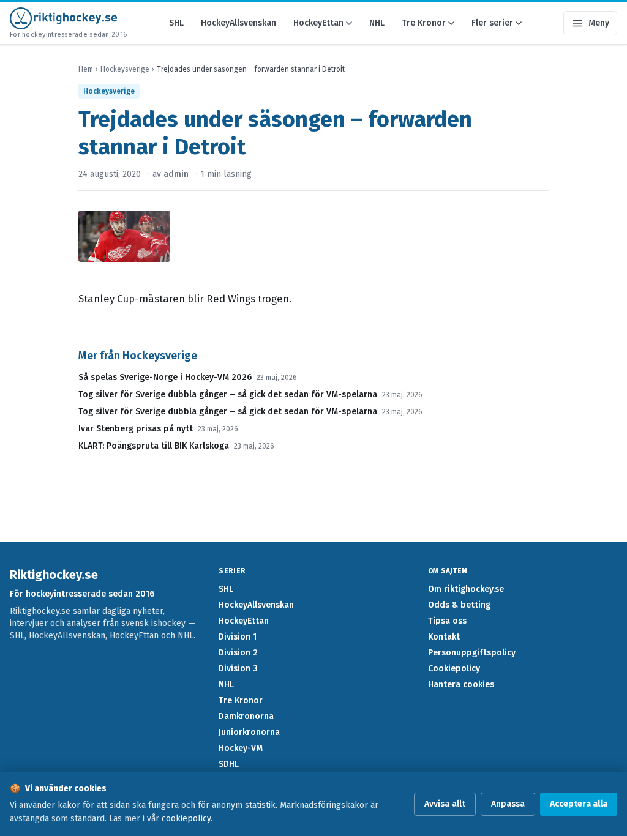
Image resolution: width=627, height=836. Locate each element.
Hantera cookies (461, 684)
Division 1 (238, 637)
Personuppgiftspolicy (472, 653)
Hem (85, 69)
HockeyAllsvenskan (238, 23)
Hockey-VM (241, 748)
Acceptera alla (578, 804)
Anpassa (508, 804)
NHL (377, 23)
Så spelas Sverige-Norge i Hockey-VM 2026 (165, 377)
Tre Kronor (424, 23)
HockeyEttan (318, 23)
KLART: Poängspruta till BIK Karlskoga (153, 446)
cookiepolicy (186, 818)
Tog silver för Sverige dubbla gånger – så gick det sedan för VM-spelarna (227, 394)
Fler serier (492, 23)
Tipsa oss (447, 621)
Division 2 (238, 653)
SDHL (229, 764)
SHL (176, 23)
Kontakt (444, 637)
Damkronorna (246, 716)
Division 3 (238, 668)
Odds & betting (459, 605)
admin (176, 174)
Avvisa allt (444, 804)
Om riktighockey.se (466, 589)
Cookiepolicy (454, 668)
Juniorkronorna (249, 732)
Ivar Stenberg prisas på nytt (135, 429)
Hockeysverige (124, 69)
